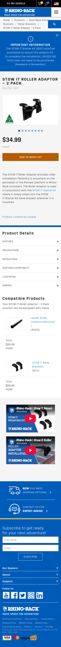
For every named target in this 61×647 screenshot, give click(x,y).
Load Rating (9, 276)
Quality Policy (41, 623)
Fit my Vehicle (16, 3)
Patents (28, 627)
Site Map (49, 627)
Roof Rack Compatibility (15, 268)
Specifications (10, 250)
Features (7, 241)
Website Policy (25, 623)
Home (6, 20)
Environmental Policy (11, 627)
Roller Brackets (27, 24)
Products (19, 20)
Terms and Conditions (12, 619)
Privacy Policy (47, 619)
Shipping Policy (9, 623)
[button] (19, 131)
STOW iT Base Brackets (40, 364)
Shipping (7, 285)
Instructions (9, 259)
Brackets (8, 24)
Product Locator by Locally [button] (19, 216)
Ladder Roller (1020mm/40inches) (43, 321)
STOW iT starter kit (44, 190)
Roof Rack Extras (39, 20)
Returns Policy (31, 619)
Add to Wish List (30, 157)
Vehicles (38, 627)
